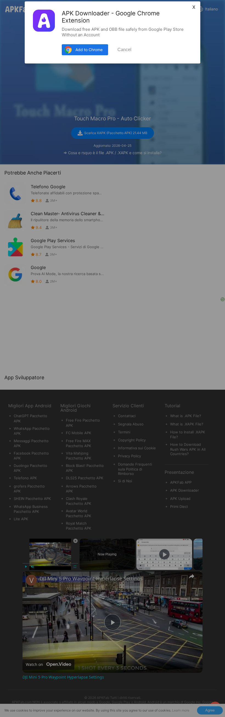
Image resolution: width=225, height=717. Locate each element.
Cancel (124, 49)
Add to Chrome (89, 49)
